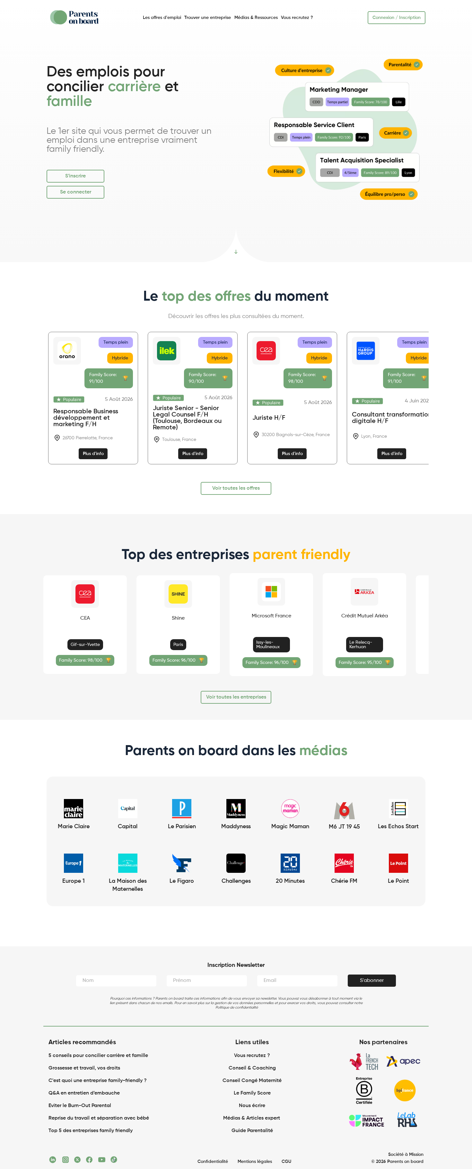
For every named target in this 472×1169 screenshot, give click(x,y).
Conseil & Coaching (252, 1068)
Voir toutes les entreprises (236, 697)
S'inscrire (75, 176)
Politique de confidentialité (236, 1007)
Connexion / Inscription (396, 17)
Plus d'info (93, 453)
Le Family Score (252, 1093)
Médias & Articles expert (252, 1118)
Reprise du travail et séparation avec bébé (98, 1118)
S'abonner (372, 980)
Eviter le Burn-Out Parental (79, 1105)
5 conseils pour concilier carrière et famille (98, 1055)
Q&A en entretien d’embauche (84, 1093)
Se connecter (75, 192)
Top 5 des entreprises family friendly (90, 1130)
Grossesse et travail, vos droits (84, 1068)
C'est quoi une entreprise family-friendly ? (97, 1080)
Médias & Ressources (256, 17)
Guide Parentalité (252, 1130)
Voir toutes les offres (236, 488)
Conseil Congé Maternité (252, 1080)
